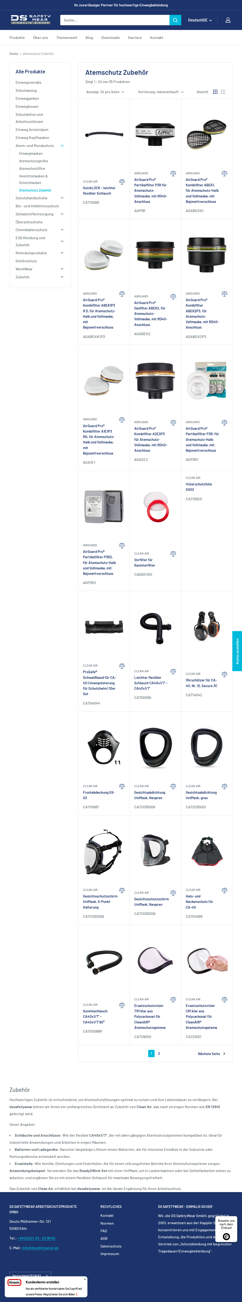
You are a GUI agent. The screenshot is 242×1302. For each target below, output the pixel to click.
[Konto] (228, 20)
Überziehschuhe (29, 222)
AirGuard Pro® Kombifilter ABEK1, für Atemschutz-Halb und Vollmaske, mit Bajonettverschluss (202, 190)
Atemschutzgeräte (33, 161)
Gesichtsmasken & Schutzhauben (33, 179)
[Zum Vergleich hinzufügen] (122, 196)
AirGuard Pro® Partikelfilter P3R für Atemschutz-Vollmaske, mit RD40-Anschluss (150, 190)
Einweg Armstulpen (32, 129)
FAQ (103, 1230)
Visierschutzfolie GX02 (199, 487)
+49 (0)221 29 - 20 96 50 (36, 1238)
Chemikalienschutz (31, 229)
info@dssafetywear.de (40, 1247)
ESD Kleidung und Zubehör (30, 241)
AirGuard (141, 173)
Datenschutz (110, 1246)
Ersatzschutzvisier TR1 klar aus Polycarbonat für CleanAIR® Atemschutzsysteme (150, 1016)
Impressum (109, 1253)
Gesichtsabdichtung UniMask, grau (201, 795)
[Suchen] (175, 20)
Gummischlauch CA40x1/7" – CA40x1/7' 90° (95, 1016)
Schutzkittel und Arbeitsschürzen (29, 118)
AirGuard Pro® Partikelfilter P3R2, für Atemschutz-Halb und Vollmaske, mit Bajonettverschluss (99, 562)
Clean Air (90, 181)
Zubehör (23, 277)
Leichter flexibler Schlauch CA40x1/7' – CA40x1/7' (150, 683)
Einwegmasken (31, 153)
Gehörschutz (26, 261)
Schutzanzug (26, 90)
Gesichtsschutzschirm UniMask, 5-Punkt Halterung (100, 901)
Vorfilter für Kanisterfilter (144, 562)
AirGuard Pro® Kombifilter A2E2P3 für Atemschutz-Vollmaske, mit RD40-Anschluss (150, 439)
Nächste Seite (209, 1054)
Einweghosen (27, 106)
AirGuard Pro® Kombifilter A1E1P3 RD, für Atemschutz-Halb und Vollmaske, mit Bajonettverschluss (99, 439)
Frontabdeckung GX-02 (99, 795)
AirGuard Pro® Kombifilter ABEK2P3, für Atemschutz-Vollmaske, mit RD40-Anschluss (202, 313)
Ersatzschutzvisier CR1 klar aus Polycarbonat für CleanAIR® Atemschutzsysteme (201, 1016)
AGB (104, 1238)
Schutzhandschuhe (32, 198)
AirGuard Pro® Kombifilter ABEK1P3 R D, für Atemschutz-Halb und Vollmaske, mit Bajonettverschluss (99, 313)
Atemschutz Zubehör (35, 190)
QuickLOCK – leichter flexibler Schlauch (99, 190)
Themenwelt (66, 37)
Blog (89, 37)
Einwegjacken (27, 98)
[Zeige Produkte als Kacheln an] (215, 92)
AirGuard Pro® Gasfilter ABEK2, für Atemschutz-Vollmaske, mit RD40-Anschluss (150, 313)
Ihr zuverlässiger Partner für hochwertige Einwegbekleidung (121, 5)
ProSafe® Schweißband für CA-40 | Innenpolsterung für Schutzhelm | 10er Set (99, 683)
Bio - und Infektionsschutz (37, 206)
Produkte (17, 37)
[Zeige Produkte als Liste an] (223, 92)
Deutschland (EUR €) (26, 1275)
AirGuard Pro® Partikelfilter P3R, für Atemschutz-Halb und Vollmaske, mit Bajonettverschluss (202, 439)
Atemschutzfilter (32, 168)
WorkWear (24, 269)
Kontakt (156, 37)
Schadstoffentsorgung (34, 214)
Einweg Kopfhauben (32, 137)
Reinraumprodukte (31, 252)
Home (13, 54)
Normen (107, 1223)
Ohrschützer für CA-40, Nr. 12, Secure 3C (201, 683)
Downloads (110, 37)
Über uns (40, 37)
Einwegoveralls (28, 82)
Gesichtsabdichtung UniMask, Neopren (149, 795)
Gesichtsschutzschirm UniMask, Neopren (151, 901)
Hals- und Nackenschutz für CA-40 (199, 901)
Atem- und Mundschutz (35, 145)
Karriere (135, 37)
